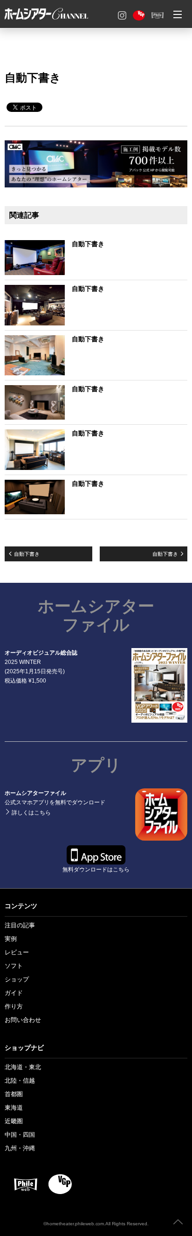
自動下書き (27, 554)
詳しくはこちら (71, 841)
